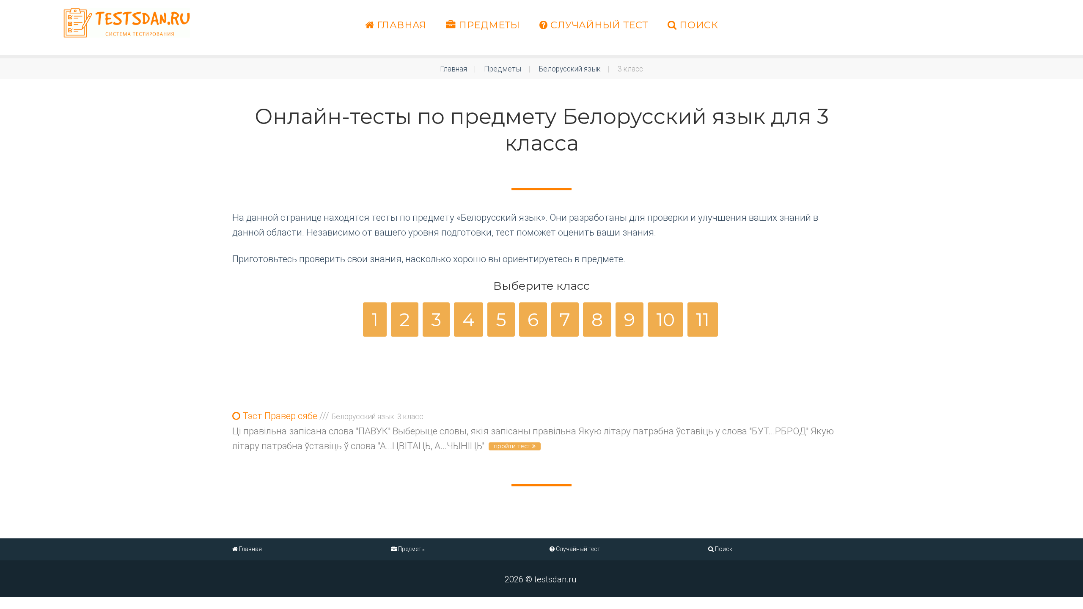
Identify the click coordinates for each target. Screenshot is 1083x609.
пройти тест (513, 446)
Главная (400, 25)
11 (702, 319)
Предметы (488, 25)
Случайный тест (598, 25)
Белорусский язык (570, 69)
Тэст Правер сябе (331, 416)
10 (665, 319)
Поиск (697, 25)
